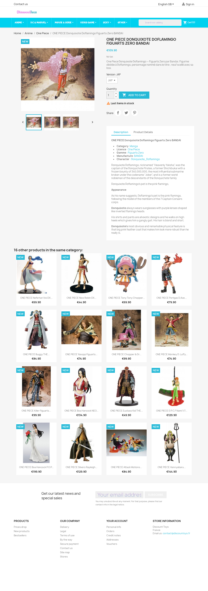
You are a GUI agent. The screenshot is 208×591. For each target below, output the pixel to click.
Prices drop (20, 526)
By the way (66, 539)
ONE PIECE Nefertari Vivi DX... (36, 297)
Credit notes (113, 535)
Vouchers (111, 543)
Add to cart (134, 95)
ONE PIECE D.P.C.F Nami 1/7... (171, 410)
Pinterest (134, 112)
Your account (117, 521)
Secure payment (69, 543)
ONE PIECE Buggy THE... (36, 354)
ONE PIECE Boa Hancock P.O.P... (36, 467)
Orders (110, 531)
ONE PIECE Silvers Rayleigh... (81, 467)
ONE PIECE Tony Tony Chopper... (126, 297)
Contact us (21, 4)
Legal (63, 531)
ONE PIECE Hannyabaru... (172, 467)
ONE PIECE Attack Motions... (126, 467)
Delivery (64, 526)
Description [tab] (121, 132)
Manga (134, 146)
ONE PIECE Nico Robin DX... (81, 297)
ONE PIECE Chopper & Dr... (126, 354)
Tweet (126, 112)
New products (22, 531)
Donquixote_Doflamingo (145, 159)
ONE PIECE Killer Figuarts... (36, 410)
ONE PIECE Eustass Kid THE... (126, 410)
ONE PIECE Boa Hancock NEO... (81, 410)
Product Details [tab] (143, 132)
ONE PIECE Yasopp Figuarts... (81, 354)
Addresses (112, 539)
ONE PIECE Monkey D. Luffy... (172, 354)
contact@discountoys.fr (176, 533)
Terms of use (67, 535)
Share (118, 112)
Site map (65, 552)
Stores (64, 556)
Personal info (113, 526)
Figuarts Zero (136, 152)
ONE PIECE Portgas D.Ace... (171, 297)
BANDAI (138, 156)
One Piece (134, 149)
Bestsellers (20, 535)
